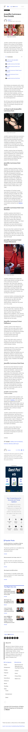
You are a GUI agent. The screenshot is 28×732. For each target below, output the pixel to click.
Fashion (12, 441)
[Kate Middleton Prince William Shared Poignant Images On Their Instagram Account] (20, 618)
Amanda (9, 19)
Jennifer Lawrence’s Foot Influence (12, 75)
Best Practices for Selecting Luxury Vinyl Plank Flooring (19, 666)
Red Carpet (16, 443)
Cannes (13, 400)
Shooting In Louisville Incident (11, 570)
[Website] (16, 450)
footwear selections (8, 443)
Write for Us (17, 678)
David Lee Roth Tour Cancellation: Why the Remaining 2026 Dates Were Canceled (13, 544)
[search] (19, 6)
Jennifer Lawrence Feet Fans (13, 78)
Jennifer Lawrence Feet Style (13, 63)
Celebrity (6, 10)
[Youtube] (16, 528)
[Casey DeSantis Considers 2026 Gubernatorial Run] (20, 609)
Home (16, 673)
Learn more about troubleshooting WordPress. (13, 726)
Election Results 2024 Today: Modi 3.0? (12, 557)
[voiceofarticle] (14, 6)
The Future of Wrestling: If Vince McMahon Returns (9, 601)
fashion (21, 203)
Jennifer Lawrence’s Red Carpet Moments (14, 71)
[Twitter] (19, 450)
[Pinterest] (21, 450)
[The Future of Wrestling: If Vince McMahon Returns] (20, 601)
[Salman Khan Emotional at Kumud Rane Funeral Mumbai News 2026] (20, 591)
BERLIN (5, 604)
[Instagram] (23, 450)
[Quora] (21, 528)
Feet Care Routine (19, 441)
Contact (16, 670)
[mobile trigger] (5, 6)
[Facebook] (18, 450)
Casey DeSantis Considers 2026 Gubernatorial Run (9, 609)
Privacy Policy (18, 676)
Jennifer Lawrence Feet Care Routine (13, 67)
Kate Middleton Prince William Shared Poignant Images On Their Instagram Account (9, 619)
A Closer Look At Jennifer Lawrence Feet (12, 60)
